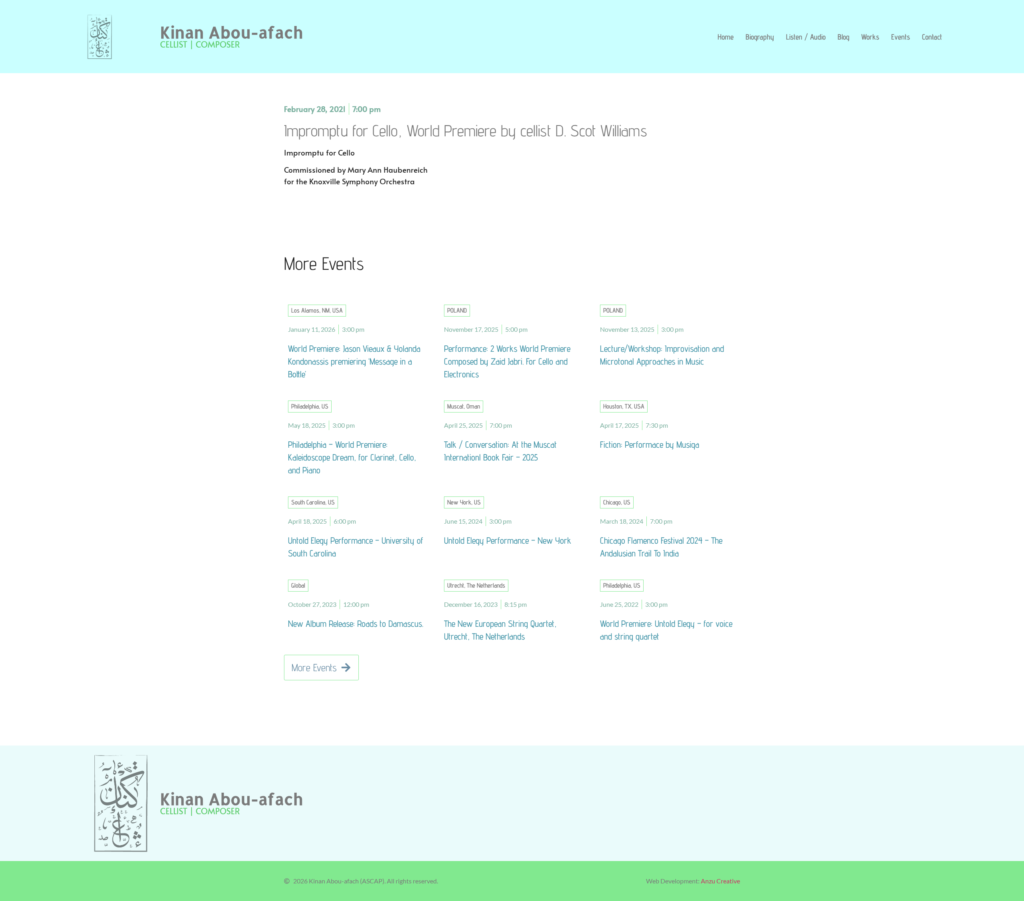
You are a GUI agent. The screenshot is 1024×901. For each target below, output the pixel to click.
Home (726, 36)
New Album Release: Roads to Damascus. (355, 623)
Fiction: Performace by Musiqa (649, 444)
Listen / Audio (806, 36)
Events (900, 36)
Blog (843, 36)
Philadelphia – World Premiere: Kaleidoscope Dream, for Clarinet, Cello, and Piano (352, 457)
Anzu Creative (720, 881)
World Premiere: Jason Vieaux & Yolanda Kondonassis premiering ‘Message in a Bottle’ (354, 361)
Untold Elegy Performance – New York (507, 540)
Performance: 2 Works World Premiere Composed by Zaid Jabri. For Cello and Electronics (507, 361)
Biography (760, 36)
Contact (932, 36)
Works (870, 36)
